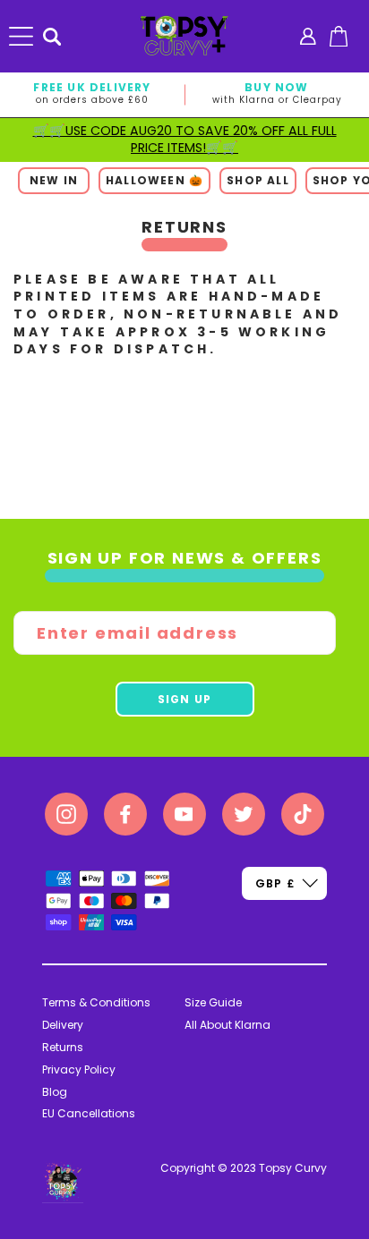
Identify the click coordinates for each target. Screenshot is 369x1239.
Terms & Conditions (96, 1002)
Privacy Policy (79, 1069)
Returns (62, 1047)
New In (54, 180)
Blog (54, 1091)
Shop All (258, 180)
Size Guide (213, 1002)
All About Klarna (227, 1024)
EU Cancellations (88, 1113)
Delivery (62, 1024)
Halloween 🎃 (154, 180)
